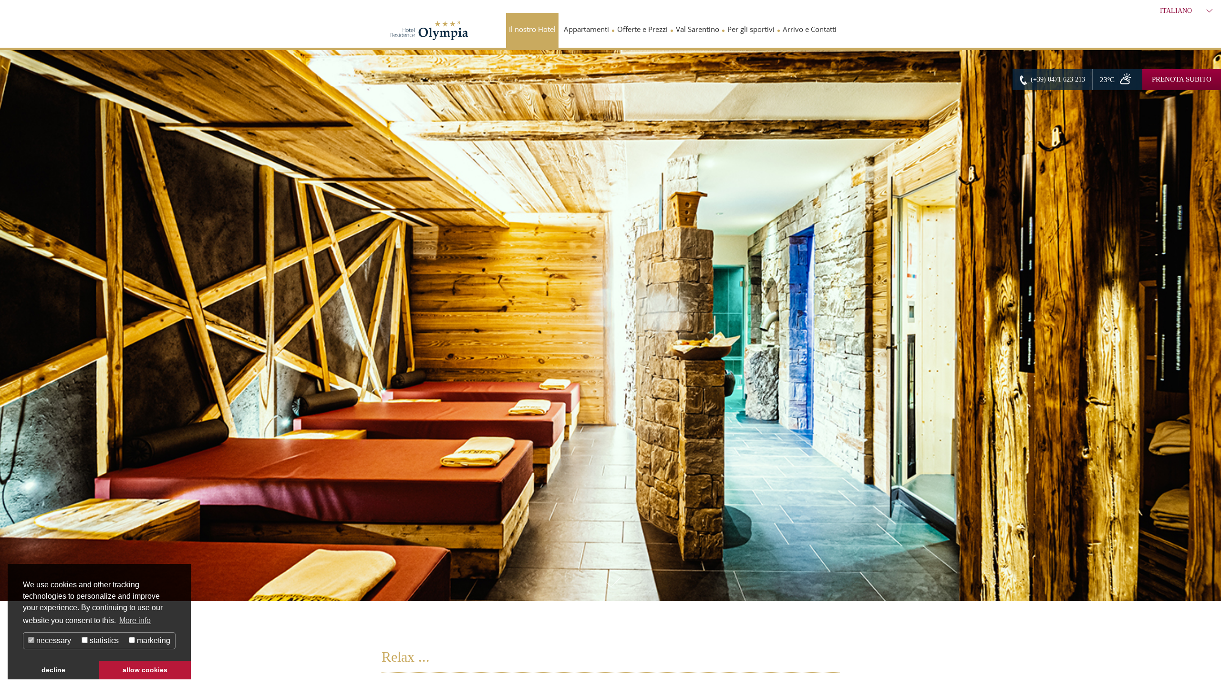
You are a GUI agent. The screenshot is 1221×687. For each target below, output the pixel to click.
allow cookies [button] (145, 670)
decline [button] (53, 670)
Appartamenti (586, 29)
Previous (12, 332)
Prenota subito (1181, 79)
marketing (152, 640)
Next (1209, 332)
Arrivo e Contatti (810, 29)
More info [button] (135, 620)
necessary (52, 640)
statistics (103, 640)
